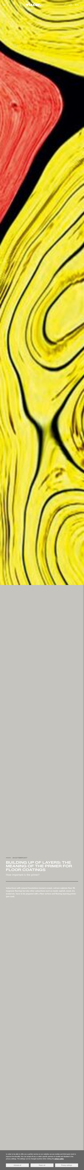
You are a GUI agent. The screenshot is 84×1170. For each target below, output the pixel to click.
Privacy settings (66, 1165)
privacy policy (59, 1159)
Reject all (42, 1165)
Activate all (17, 1165)
